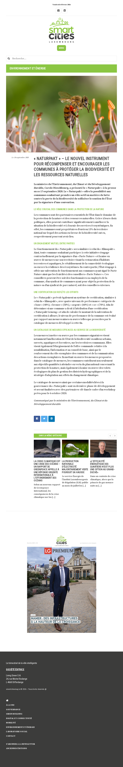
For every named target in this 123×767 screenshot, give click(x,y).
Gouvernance (13, 710)
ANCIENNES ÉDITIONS (16, 748)
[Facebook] (58, 10)
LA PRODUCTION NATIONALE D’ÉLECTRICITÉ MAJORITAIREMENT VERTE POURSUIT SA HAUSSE (75, 467)
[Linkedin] (64, 10)
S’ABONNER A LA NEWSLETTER (20, 744)
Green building (14, 714)
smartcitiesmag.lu (13, 689)
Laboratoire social (16, 732)
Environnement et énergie (20, 727)
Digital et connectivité (19, 718)
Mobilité (11, 723)
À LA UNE (10, 705)
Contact (11, 736)
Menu (61, 48)
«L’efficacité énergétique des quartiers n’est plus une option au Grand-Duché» (102, 467)
